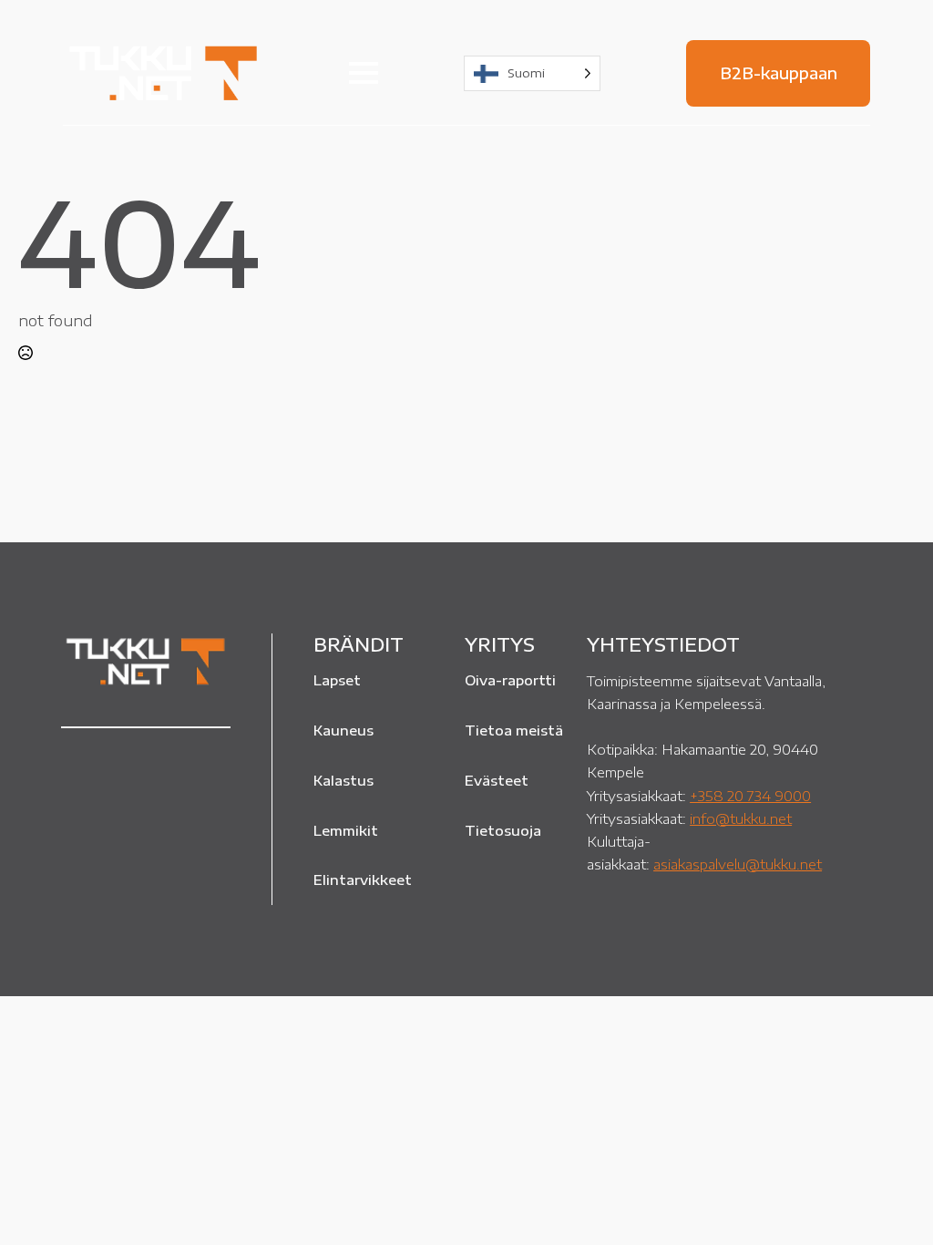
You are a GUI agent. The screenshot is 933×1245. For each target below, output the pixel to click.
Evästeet (496, 780)
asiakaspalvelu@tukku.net (737, 863)
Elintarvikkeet (362, 879)
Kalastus (343, 780)
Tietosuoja (503, 830)
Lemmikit (345, 830)
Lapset (337, 680)
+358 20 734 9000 (750, 795)
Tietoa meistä (514, 730)
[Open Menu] (363, 72)
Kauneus (343, 730)
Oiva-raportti (510, 680)
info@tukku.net (741, 818)
